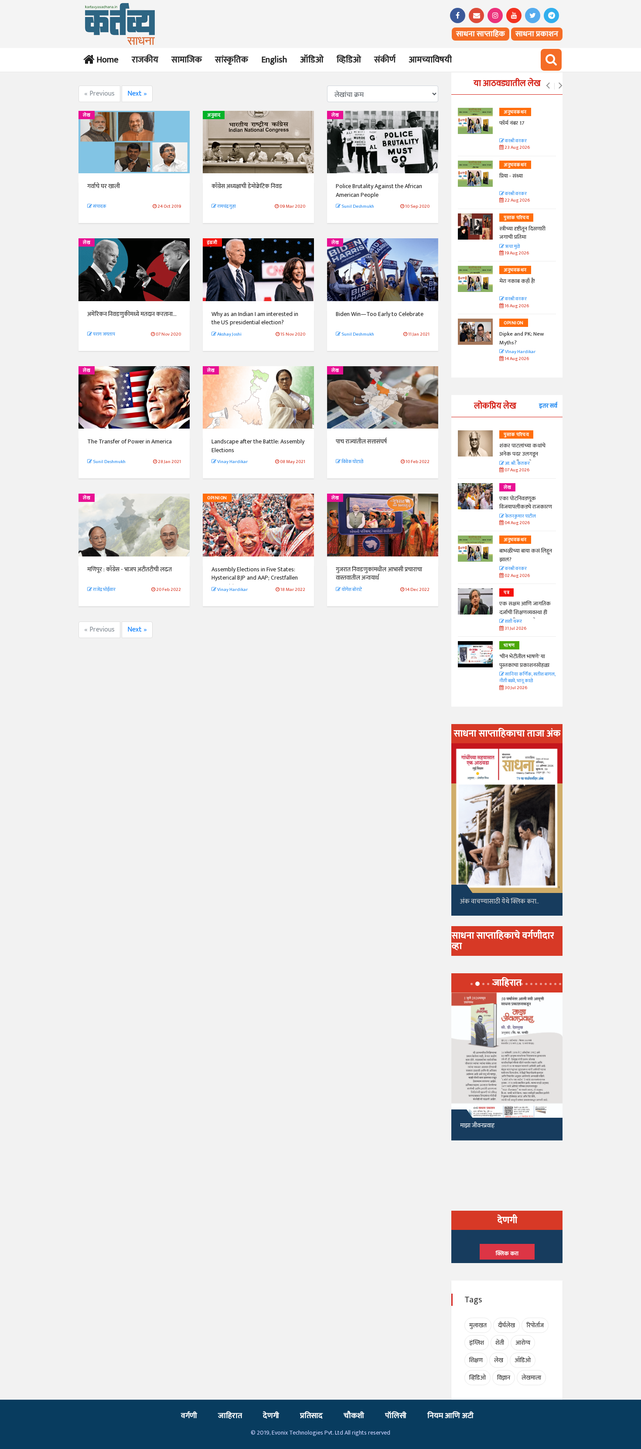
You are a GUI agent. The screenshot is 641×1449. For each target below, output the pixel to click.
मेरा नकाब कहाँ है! (517, 281)
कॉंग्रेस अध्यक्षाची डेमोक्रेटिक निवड (246, 186)
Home (106, 59)
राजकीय (145, 59)
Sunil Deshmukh (357, 206)
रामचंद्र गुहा (226, 206)
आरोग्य (522, 1343)
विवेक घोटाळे (352, 462)
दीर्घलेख (506, 1325)
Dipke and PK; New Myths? (521, 338)
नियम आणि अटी (450, 1415)
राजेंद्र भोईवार (104, 590)
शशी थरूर (513, 621)
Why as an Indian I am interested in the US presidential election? (254, 318)
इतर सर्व (548, 406)
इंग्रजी (212, 243)
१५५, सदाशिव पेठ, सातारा (487, 1129)
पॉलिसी (395, 1415)
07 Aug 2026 (516, 470)
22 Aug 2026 (517, 200)
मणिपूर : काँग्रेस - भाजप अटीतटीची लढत (129, 569)
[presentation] (548, 86)
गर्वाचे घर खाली (103, 186)
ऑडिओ (312, 59)
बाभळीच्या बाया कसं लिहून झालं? (526, 555)
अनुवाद (213, 115)
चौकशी (354, 1415)
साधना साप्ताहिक (480, 34)
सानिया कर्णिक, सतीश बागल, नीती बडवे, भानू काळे (527, 678)
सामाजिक (186, 59)
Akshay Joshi (229, 334)
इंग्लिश (476, 1343)
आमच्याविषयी (430, 59)
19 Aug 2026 (516, 253)
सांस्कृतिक (231, 59)
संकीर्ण (385, 59)
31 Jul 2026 (515, 628)
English (274, 59)
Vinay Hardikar (232, 462)
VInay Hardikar (519, 352)
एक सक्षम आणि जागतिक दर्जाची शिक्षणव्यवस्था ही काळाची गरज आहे (525, 612)
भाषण (509, 645)
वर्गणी (189, 1415)
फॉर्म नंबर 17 (512, 123)
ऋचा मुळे (512, 247)
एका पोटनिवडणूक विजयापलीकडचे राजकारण (525, 503)
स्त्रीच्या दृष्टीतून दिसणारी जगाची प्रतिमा (522, 233)
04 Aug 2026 (517, 523)
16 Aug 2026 (516, 306)
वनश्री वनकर (515, 141)
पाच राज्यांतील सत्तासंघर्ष (361, 441)
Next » (137, 94)
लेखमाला (531, 1378)
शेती (499, 1343)
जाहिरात (230, 1415)
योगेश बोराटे (351, 590)
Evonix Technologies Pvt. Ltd (307, 1433)
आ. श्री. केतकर (517, 463)
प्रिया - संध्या (511, 176)
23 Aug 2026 (517, 147)
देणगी (271, 1415)
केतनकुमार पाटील (520, 516)
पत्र (506, 593)
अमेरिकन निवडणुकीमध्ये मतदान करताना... (132, 314)
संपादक (99, 206)
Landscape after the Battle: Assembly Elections (257, 445)
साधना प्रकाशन (536, 34)
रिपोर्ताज (535, 1325)
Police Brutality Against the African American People (379, 190)
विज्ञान (503, 1378)
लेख (86, 115)
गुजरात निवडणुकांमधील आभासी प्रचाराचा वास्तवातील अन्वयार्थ (379, 573)
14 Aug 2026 (516, 359)
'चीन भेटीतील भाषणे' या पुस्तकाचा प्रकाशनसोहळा (524, 661)
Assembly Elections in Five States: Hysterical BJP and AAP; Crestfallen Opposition (254, 577)
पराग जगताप (103, 334)
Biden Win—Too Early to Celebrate (379, 314)
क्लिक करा (507, 1253)
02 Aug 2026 (517, 576)
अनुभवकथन (515, 112)
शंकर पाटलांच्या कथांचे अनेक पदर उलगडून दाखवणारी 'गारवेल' (522, 454)
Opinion (217, 498)
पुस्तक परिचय (516, 218)
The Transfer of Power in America (129, 441)
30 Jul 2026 (515, 688)
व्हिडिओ (349, 59)
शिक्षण (476, 1360)
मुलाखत (478, 1325)
